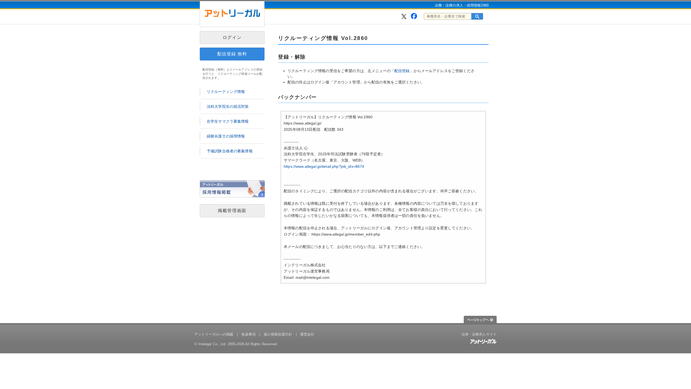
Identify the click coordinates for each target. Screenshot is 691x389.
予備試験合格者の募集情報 (230, 151)
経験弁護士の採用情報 (226, 136)
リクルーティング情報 (226, 91)
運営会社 (307, 334)
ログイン (232, 37)
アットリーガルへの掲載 (213, 334)
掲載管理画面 (232, 210)
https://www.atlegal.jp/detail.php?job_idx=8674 (324, 166)
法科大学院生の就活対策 (228, 106)
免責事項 (248, 334)
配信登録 (402, 71)
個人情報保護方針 (278, 334)
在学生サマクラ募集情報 (228, 121)
